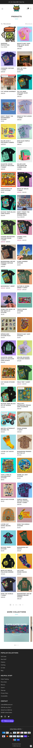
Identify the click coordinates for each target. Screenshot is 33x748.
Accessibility (4, 696)
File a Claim (4, 682)
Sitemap (3, 690)
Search (3, 687)
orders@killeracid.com (7, 704)
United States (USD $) (15, 729)
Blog (2, 670)
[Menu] (2, 9)
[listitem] (16, 2)
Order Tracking (5, 679)
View (16, 632)
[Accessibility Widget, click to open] (31, 746)
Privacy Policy (4, 693)
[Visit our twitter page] (8, 716)
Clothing (3, 665)
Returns (3, 685)
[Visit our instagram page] (5, 716)
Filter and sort (7, 24)
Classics (3, 662)
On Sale (3, 667)
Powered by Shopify (16, 744)
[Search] (30, 9)
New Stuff (3, 659)
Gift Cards (3, 656)
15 (20, 604)
